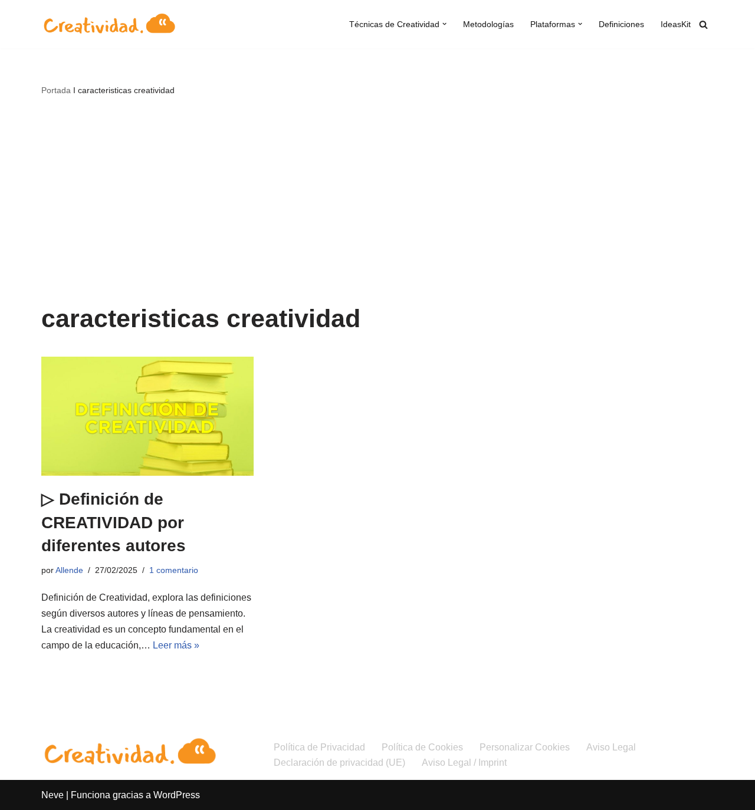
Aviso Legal (611, 747)
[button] (444, 24)
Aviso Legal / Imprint (464, 763)
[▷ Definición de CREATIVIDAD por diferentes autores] (147, 416)
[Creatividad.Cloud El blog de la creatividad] (109, 24)
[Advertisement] (377, 198)
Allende (69, 570)
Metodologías (488, 24)
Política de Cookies (422, 747)
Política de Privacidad (319, 747)
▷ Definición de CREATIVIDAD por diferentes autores (113, 522)
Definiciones (621, 24)
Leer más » (176, 645)
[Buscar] (703, 24)
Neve (52, 795)
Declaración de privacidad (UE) (339, 763)
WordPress (176, 795)
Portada (56, 90)
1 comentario (173, 570)
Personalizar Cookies (525, 747)
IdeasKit (676, 24)
